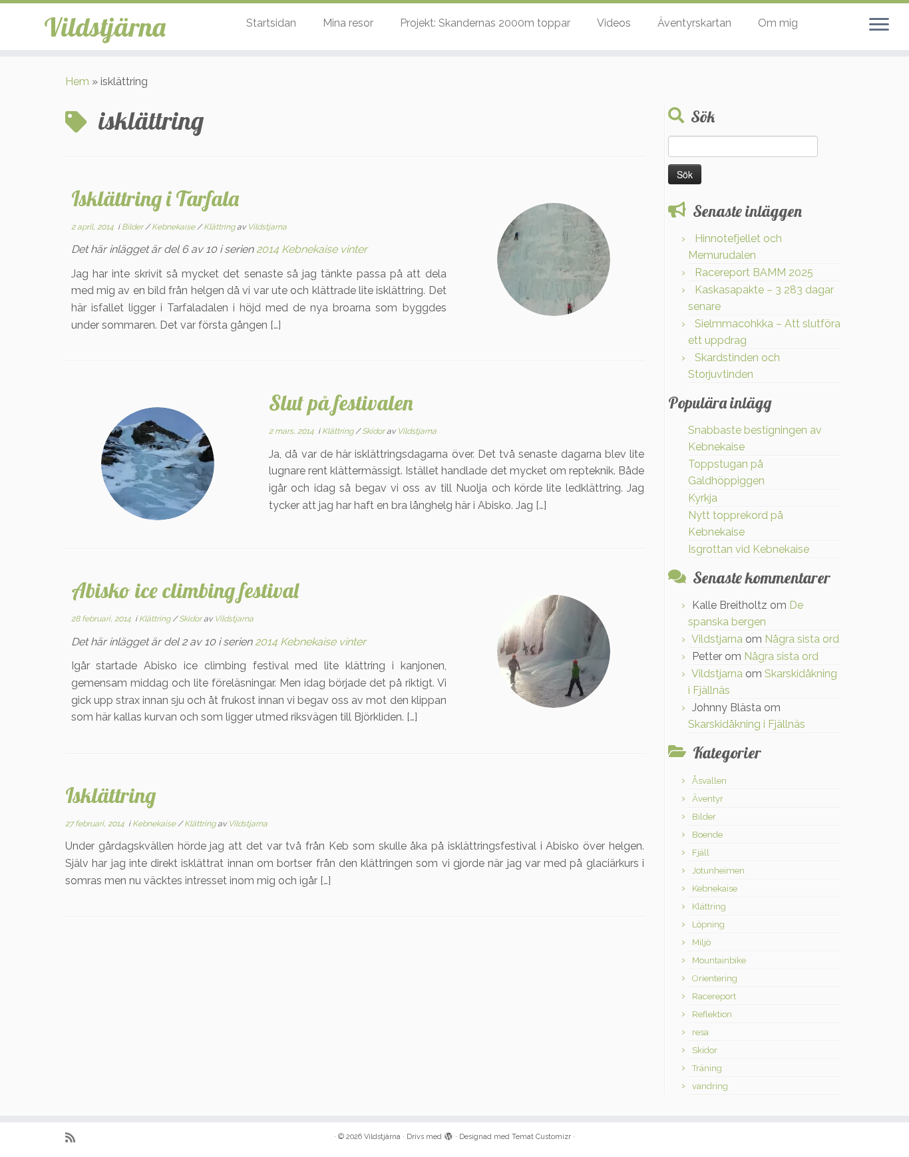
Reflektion (712, 1014)
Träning (707, 1068)
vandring (710, 1086)
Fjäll (700, 853)
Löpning (708, 924)
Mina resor (348, 23)
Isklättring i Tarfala (155, 198)
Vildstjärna (105, 27)
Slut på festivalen (341, 402)
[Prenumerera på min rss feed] (74, 1137)
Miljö (701, 942)
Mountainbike (719, 960)
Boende (707, 835)
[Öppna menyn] (879, 25)
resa (700, 1032)
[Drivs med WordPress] (448, 1134)
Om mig (778, 23)
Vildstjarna (267, 227)
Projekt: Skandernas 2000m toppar (485, 23)
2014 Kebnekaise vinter (311, 249)
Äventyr (707, 799)
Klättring (220, 227)
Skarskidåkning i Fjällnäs (746, 724)
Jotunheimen (718, 871)
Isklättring (110, 795)
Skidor (374, 431)
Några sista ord (802, 639)
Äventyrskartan (694, 23)
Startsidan (271, 23)
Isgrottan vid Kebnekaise (748, 549)
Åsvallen (709, 781)
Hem (77, 81)
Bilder (133, 227)
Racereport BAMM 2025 (754, 272)
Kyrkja (702, 498)
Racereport (714, 996)
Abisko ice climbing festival (185, 590)
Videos (614, 23)
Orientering (714, 978)
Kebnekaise (174, 227)
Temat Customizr (541, 1136)
